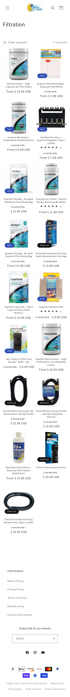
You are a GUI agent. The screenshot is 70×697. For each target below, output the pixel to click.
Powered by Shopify (37, 683)
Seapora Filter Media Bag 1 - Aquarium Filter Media (51, 85)
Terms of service (33, 689)
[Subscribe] (53, 638)
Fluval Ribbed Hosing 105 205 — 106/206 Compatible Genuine (51, 414)
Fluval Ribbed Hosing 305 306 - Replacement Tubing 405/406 (19, 412)
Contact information (55, 689)
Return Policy (15, 581)
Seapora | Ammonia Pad (51, 306)
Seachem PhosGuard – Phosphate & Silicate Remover (18, 139)
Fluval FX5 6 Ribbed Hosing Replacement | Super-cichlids (19, 521)
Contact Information (19, 614)
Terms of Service (17, 597)
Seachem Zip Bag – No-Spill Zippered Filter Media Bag (19, 255)
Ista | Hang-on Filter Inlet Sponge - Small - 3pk (19, 360)
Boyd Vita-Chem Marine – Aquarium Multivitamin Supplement (19, 470)
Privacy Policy (15, 589)
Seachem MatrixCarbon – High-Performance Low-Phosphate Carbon (51, 362)
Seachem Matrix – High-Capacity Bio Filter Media (19, 85)
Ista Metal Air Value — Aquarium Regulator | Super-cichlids (51, 140)
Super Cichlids (20, 683)
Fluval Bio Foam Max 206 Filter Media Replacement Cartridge (51, 255)
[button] (7, 8)
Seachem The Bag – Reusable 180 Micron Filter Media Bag (18, 200)
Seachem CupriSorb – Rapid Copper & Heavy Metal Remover (18, 309)
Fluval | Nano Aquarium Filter (51, 467)
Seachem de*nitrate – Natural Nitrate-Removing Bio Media (51, 200)
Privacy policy (15, 689)
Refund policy (15, 606)
